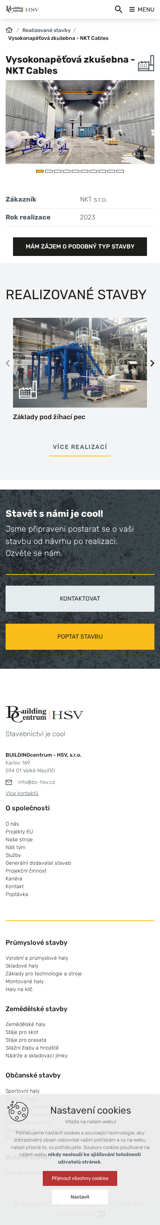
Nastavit (80, 1197)
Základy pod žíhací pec (49, 417)
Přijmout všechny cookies (80, 1178)
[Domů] (11, 29)
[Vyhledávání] (118, 9)
